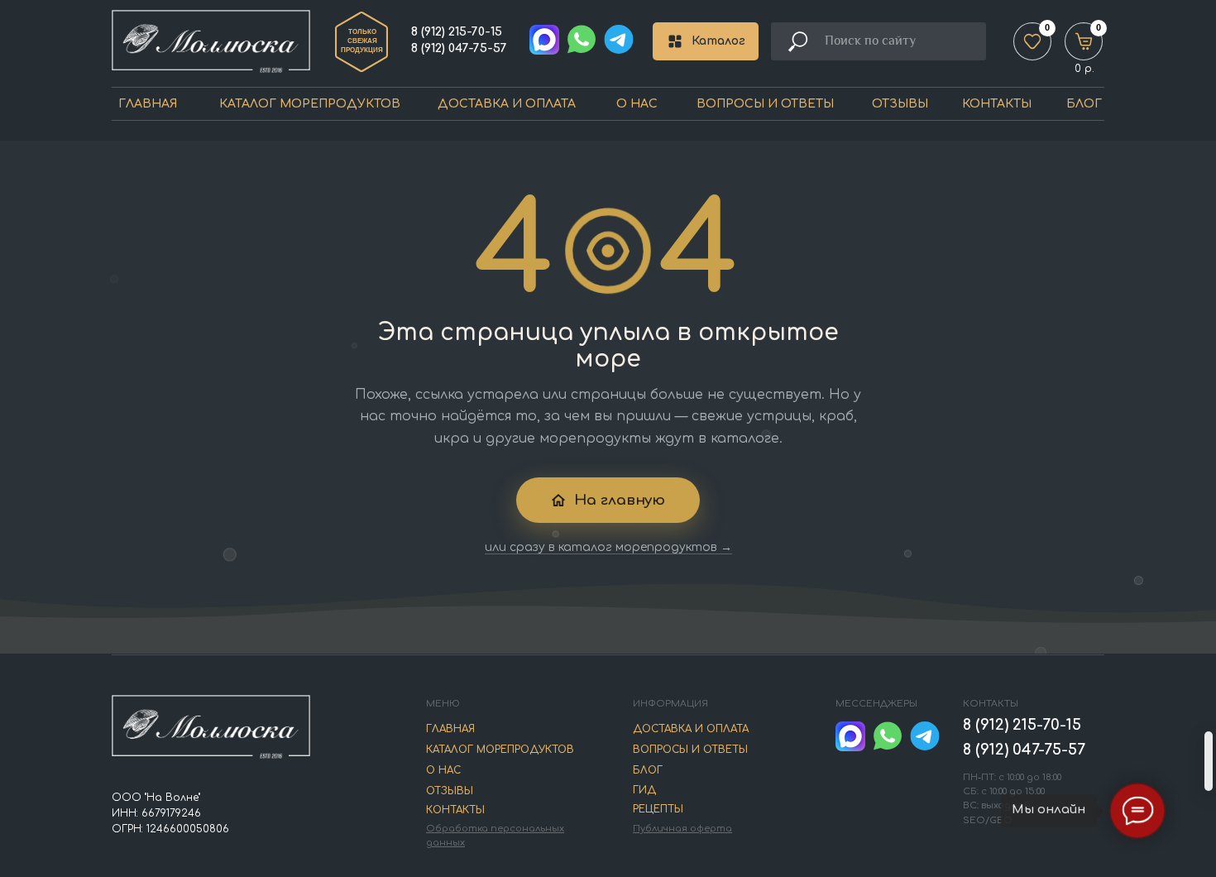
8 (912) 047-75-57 (459, 48)
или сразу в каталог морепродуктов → (608, 547)
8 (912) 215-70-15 (456, 32)
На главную (619, 500)
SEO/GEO (988, 820)
